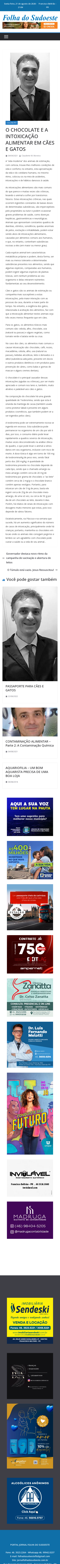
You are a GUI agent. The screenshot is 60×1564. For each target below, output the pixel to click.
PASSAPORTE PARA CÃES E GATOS (25, 688)
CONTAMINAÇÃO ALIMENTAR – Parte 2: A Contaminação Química (30, 743)
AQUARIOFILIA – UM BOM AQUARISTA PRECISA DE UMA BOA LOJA (27, 772)
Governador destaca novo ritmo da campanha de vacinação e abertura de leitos (28, 558)
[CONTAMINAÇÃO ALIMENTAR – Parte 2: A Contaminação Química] (30, 709)
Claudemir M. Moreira (31, 155)
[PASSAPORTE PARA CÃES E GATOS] (30, 588)
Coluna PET (11, 123)
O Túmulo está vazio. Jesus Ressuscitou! (30, 570)
